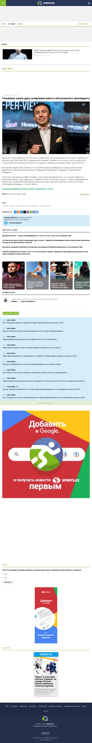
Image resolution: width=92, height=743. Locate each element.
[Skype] (34, 212)
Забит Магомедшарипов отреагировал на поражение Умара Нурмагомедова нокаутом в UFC (40, 356)
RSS (46, 711)
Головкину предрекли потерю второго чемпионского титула (27, 189)
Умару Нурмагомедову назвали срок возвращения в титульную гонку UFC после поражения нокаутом (44, 381)
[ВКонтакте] (15, 212)
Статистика (42, 706)
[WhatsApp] (30, 212)
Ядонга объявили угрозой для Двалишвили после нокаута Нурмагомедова (33, 331)
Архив (84, 706)
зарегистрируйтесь (28, 301)
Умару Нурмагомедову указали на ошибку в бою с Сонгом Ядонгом (30, 339)
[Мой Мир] (21, 212)
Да (5, 578)
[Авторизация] (90, 2)
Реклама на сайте (55, 706)
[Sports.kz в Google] (46, 497)
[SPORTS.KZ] (46, 615)
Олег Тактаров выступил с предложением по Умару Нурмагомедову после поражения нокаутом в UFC (44, 398)
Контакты (32, 706)
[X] (24, 212)
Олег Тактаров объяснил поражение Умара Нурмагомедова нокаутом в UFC (33, 323)
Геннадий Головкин (8, 206)
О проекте (14, 706)
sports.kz (85, 194)
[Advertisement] (46, 532)
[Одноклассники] (18, 212)
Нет (5, 574)
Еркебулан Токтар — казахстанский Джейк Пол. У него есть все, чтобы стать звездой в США (36, 236)
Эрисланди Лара (32, 206)
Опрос (5, 565)
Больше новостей (46, 403)
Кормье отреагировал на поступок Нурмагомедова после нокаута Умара (32, 364)
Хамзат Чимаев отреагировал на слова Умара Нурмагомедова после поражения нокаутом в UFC (41, 389)
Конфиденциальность (72, 706)
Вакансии (23, 706)
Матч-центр (83, 24)
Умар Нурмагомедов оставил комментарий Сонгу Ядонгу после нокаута (31, 348)
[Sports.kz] (46, 3)
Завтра (20, 24)
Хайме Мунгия (21, 206)
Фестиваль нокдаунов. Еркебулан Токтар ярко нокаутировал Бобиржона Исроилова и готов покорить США (42, 247)
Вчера (3, 24)
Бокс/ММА (7, 69)
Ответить (8, 582)
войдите (14, 301)
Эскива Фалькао (45, 206)
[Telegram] (37, 212)
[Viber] (27, 212)
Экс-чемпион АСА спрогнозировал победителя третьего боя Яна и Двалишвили (35, 373)
